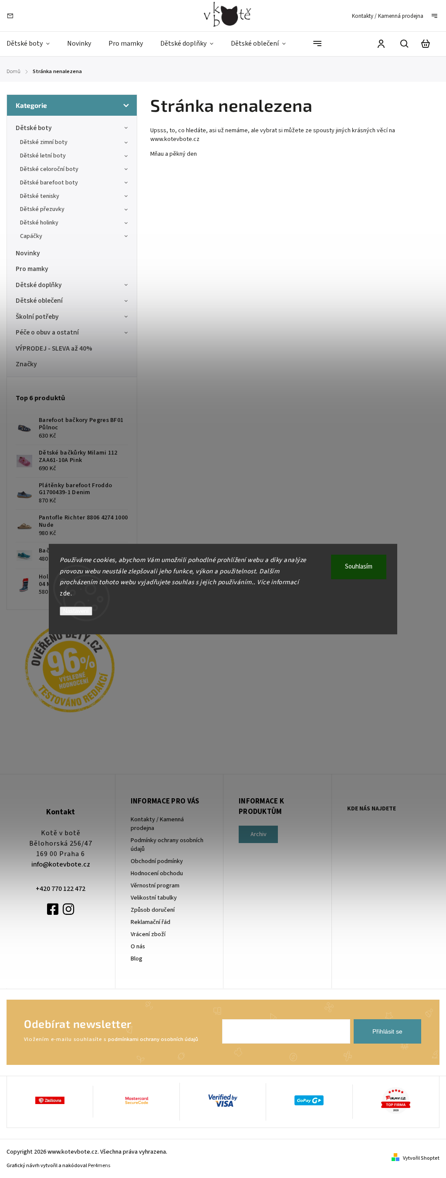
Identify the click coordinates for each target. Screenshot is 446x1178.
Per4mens (99, 1165)
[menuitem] (32, 44)
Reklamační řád (150, 922)
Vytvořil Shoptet (421, 1158)
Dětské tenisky (39, 196)
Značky (26, 364)
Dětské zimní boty (44, 142)
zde (65, 593)
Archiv (258, 834)
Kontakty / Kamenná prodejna (387, 16)
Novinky (28, 253)
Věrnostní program (155, 885)
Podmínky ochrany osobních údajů (167, 844)
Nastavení (76, 611)
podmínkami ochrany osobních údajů (153, 1039)
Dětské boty (34, 128)
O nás (138, 946)
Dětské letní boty (43, 155)
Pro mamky (32, 269)
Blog (136, 958)
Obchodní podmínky (157, 861)
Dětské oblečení (39, 300)
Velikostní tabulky (154, 898)
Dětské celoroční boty (49, 169)
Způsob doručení (153, 910)
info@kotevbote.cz (60, 864)
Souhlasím (358, 566)
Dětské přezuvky (42, 209)
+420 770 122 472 (60, 889)
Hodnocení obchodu (157, 873)
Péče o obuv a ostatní (47, 332)
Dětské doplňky (39, 285)
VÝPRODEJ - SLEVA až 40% (54, 348)
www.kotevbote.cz (175, 139)
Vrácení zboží (148, 934)
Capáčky (31, 236)
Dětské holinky (39, 222)
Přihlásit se (387, 1031)
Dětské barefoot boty (49, 182)
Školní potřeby (37, 316)
